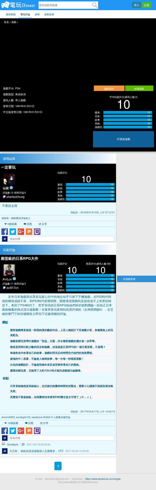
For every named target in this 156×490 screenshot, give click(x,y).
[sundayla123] (3, 444)
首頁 (6, 22)
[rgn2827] (5, 451)
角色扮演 (20, 94)
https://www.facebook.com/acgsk (103, 478)
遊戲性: (99, 127)
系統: (97, 123)
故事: (97, 119)
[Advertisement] (136, 214)
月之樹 (13, 451)
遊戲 (13, 22)
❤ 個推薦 (10, 224)
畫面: (97, 112)
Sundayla (12, 444)
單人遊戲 (20, 100)
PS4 (17, 88)
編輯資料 (109, 88)
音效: (97, 116)
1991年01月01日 (25, 106)
